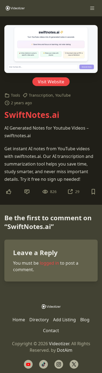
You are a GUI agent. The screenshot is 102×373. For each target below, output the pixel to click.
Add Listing (64, 320)
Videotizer (59, 344)
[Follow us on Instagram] (58, 364)
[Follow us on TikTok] (43, 364)
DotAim (64, 350)
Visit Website (51, 82)
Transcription (41, 95)
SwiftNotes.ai (31, 114)
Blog (84, 320)
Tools (15, 95)
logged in (49, 263)
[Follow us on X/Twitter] (74, 364)
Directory (39, 320)
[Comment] (27, 191)
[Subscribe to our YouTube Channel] (28, 364)
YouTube (63, 95)
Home (19, 320)
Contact (51, 331)
